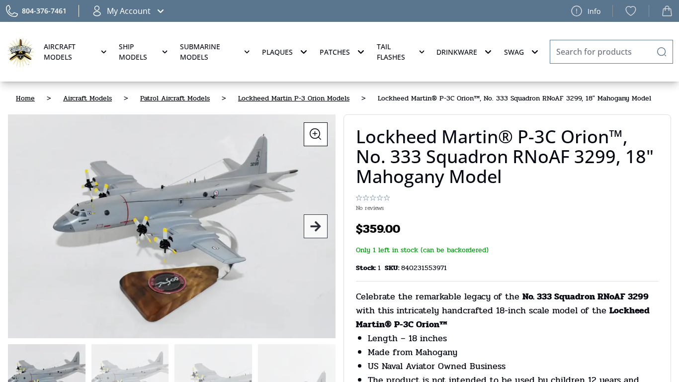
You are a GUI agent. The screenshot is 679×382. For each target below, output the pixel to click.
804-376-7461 (44, 10)
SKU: (393, 268)
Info (594, 11)
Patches (335, 52)
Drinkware (456, 52)
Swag (514, 52)
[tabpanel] (172, 226)
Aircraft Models (60, 52)
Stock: (367, 268)
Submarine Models (200, 52)
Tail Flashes (391, 52)
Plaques (277, 52)
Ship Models (133, 52)
